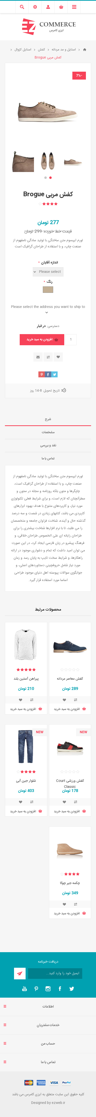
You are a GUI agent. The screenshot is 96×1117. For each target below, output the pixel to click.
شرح (48, 419)
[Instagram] (48, 989)
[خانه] (84, 50)
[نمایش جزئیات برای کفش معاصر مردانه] (70, 643)
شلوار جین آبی (26, 781)
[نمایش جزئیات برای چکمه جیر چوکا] (70, 848)
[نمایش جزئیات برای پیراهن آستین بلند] (26, 643)
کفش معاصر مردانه (70, 679)
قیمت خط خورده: (57, 231)
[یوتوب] (24, 989)
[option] (73, 160)
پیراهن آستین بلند (26, 679)
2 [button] (45, 177)
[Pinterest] (36, 989)
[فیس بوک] (60, 989)
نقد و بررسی (48, 445)
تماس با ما (48, 458)
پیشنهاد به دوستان (38, 357)
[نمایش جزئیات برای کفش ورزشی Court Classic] (70, 746)
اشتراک (20, 973)
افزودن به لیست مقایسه (48, 357)
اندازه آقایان (49, 263)
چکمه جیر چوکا (70, 883)
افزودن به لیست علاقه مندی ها (58, 357)
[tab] (48, 419)
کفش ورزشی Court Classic (70, 784)
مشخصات (48, 432)
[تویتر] (72, 989)
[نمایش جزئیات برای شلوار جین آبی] (26, 746)
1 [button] (50, 177)
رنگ (49, 282)
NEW (83, 732)
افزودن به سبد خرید (39, 339)
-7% (79, 75)
